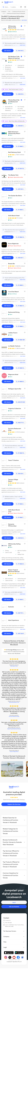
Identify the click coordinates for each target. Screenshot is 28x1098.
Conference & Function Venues (18, 11)
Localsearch (3, 11)
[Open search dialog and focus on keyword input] (2, 7)
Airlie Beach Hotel (14, 666)
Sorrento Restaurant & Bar (14, 716)
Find (9, 11)
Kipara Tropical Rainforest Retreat (14, 728)
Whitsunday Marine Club (14, 702)
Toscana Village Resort (14, 751)
